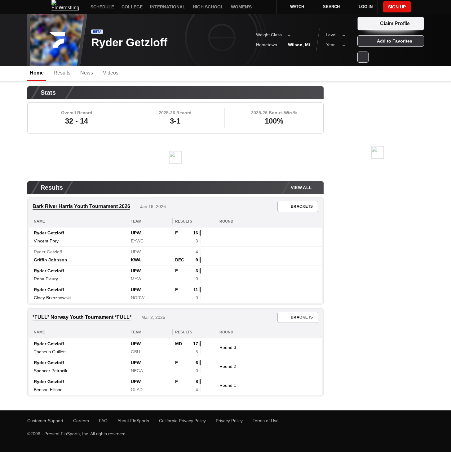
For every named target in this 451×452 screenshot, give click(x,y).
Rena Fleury (46, 278)
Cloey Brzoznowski (52, 297)
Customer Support (45, 420)
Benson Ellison (48, 389)
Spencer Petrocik (50, 370)
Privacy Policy (229, 420)
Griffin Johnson (50, 259)
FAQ (103, 420)
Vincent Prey (46, 240)
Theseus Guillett (50, 351)
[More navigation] (267, 7)
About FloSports (133, 420)
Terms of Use (266, 420)
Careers (81, 420)
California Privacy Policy (182, 420)
